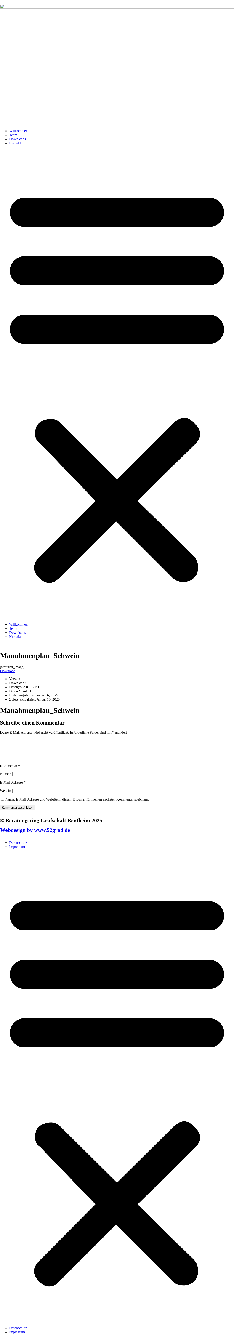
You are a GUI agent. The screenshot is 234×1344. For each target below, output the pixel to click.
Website (5, 791)
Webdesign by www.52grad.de (35, 830)
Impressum (17, 847)
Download (7, 671)
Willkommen (18, 131)
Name (5, 774)
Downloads (17, 139)
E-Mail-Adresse (13, 782)
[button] (117, 384)
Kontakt (15, 143)
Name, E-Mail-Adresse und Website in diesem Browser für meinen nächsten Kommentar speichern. (77, 799)
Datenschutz (18, 843)
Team (13, 135)
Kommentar (10, 766)
